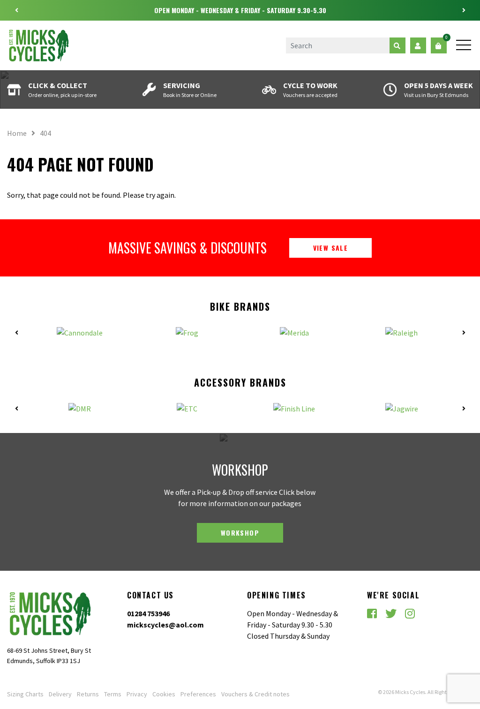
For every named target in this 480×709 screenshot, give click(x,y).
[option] (240, 10)
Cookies (163, 694)
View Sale (330, 248)
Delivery (60, 694)
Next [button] (463, 10)
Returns (88, 694)
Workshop (240, 532)
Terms (112, 694)
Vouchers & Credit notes (255, 694)
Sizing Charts (25, 694)
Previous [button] (16, 10)
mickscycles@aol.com (165, 624)
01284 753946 (148, 613)
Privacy (137, 694)
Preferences (198, 694)
